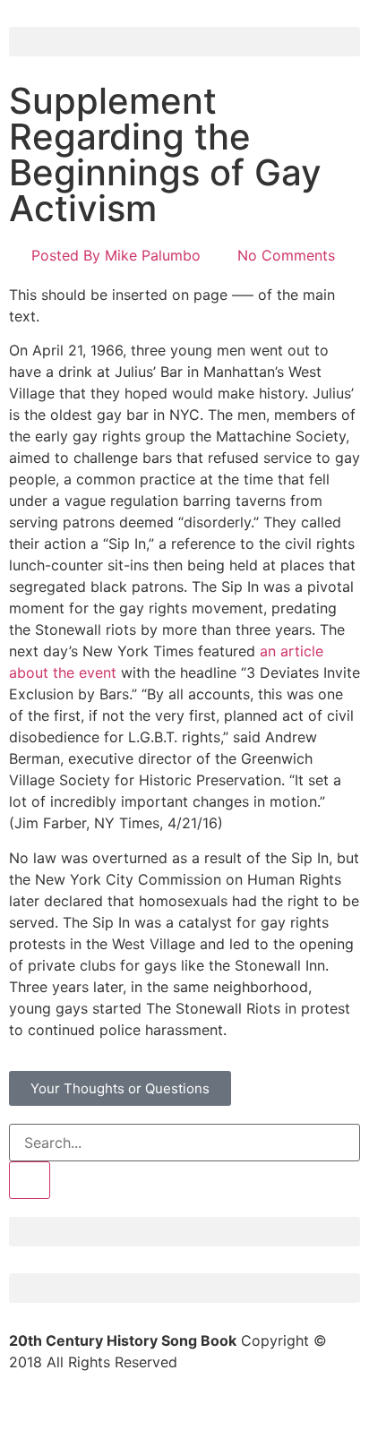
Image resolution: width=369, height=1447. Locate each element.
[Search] (29, 1180)
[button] (184, 41)
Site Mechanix (312, 1415)
